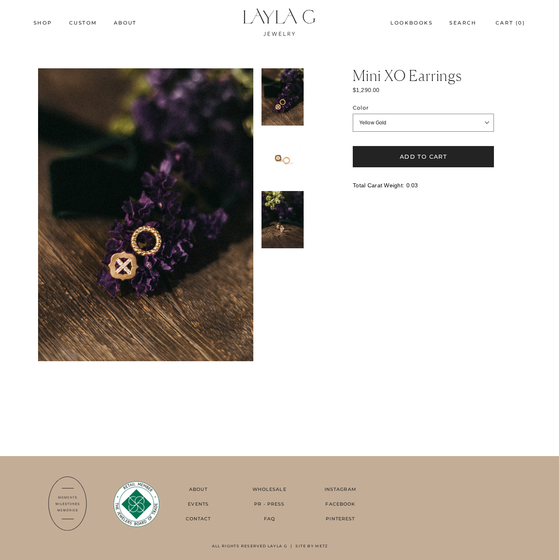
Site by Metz (311, 546)
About (198, 489)
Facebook (340, 504)
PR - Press (269, 504)
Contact (198, 519)
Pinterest (340, 519)
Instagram (340, 489)
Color (361, 107)
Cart (510, 23)
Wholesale (269, 489)
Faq (269, 519)
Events (198, 504)
